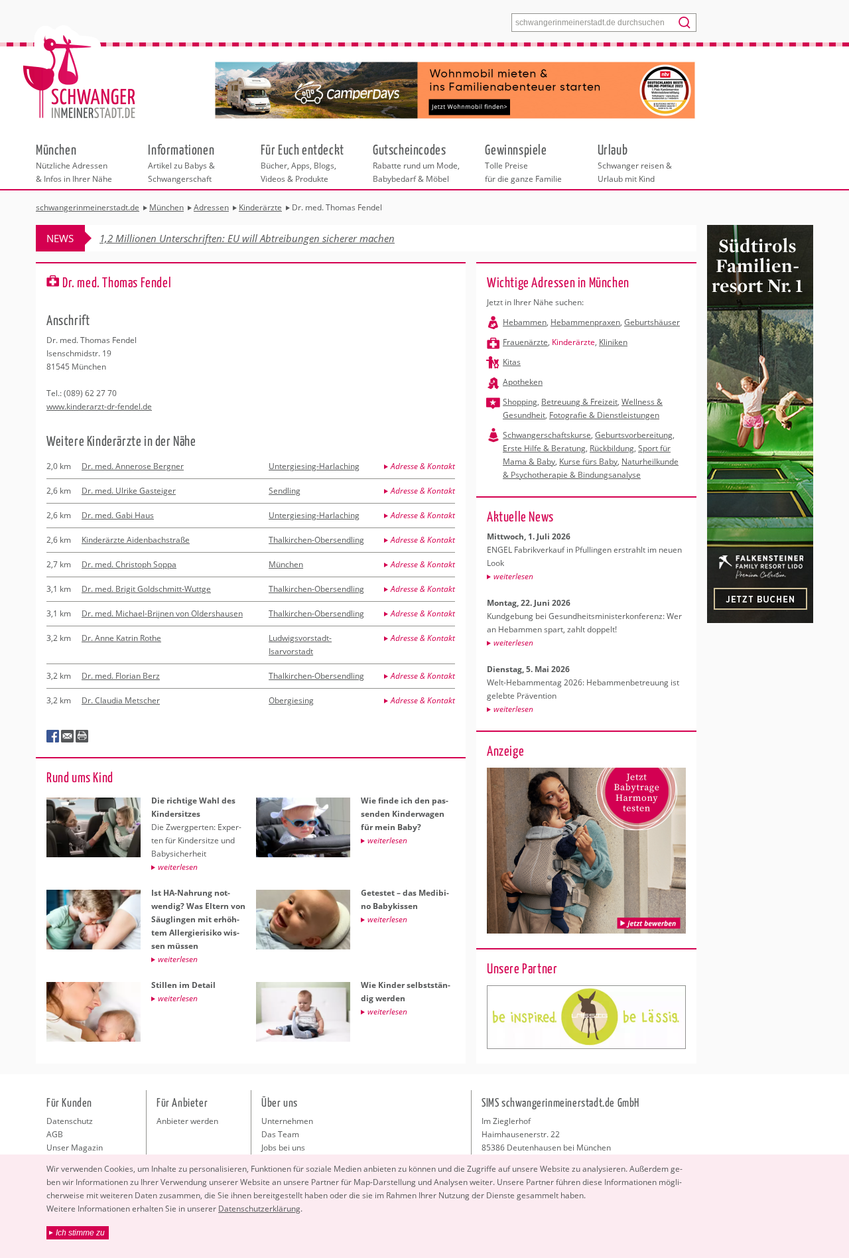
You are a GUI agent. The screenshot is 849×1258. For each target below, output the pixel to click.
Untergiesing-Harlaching (314, 466)
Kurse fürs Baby (588, 461)
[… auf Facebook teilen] (53, 736)
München (286, 564)
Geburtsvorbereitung (634, 435)
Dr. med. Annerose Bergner (133, 466)
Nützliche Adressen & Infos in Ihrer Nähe (74, 162)
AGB (54, 1134)
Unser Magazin (74, 1147)
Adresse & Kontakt (423, 466)
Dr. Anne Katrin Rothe (121, 638)
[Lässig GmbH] (586, 1017)
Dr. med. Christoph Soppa (129, 564)
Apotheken (523, 381)
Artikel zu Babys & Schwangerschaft (181, 162)
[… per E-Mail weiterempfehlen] (67, 736)
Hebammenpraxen (585, 322)
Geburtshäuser (652, 322)
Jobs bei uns (283, 1147)
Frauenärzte (525, 342)
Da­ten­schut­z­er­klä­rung (259, 1208)
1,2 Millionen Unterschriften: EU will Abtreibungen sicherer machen (247, 238)
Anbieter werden (187, 1121)
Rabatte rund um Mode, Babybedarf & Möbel (416, 162)
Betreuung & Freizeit (579, 401)
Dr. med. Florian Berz (121, 675)
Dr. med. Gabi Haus (118, 515)
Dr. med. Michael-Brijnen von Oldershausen (162, 613)
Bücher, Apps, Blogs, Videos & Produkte (302, 162)
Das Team (280, 1134)
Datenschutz (69, 1121)
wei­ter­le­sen (513, 576)
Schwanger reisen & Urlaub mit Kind (635, 162)
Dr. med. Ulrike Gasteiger (129, 490)
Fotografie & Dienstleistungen (604, 415)
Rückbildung (612, 448)
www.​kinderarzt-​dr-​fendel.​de (99, 406)
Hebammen (525, 322)
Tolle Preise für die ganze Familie (523, 162)
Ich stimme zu (80, 1232)
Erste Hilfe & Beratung (544, 448)
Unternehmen (287, 1121)
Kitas (512, 362)
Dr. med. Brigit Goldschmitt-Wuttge (146, 588)
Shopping (520, 401)
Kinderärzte (573, 342)
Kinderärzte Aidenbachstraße (136, 539)
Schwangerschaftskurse (547, 435)
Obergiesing (291, 700)
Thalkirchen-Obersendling (316, 539)
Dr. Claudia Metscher (121, 700)
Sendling (284, 490)
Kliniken (613, 342)
